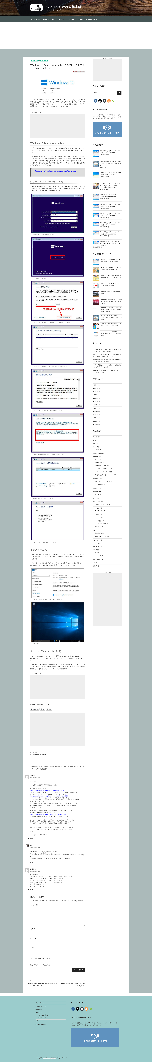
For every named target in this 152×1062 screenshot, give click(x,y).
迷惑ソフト (98, 526)
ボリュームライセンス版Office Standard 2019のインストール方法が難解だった (111, 333)
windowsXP (96, 495)
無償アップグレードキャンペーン (104, 475)
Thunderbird (98, 533)
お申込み (71, 19)
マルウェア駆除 (97, 521)
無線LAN (95, 566)
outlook (97, 449)
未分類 (95, 562)
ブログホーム (36, 19)
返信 (31, 838)
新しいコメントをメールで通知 (40, 958)
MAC (94, 443)
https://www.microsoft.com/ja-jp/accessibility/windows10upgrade (48, 814)
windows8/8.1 (97, 491)
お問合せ (61, 19)
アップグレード (43, 754)
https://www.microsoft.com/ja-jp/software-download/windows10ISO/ (49, 796)
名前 (32, 929)
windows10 (36, 754)
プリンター (98, 555)
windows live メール (100, 536)
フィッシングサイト (100, 523)
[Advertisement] (76, 35)
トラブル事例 (99, 484)
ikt (31, 845)
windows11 (96, 478)
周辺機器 (95, 550)
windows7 (96, 488)
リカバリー (96, 540)
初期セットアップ (98, 546)
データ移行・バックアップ (100, 504)
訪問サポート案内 (49, 19)
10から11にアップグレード (102, 481)
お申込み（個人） (44, 1015)
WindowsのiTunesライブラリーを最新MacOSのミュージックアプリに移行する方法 (111, 301)
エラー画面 (96, 498)
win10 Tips (35, 752)
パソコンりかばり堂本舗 (63, 7)
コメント (34, 905)
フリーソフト (96, 517)
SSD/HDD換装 (99, 510)
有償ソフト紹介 (97, 559)
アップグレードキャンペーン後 (103, 468)
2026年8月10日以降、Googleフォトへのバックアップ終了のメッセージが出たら (111, 317)
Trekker (32, 775)
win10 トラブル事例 (100, 465)
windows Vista (97, 456)
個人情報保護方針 (92, 19)
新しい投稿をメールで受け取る (40, 965)
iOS (94, 440)
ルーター (95, 543)
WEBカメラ (98, 552)
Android (95, 437)
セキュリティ (96, 501)
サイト (32, 947)
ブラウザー (96, 514)
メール (33, 938)
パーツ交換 (96, 508)
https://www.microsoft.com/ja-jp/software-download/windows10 (56, 171)
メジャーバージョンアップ (102, 472)
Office (94, 447)
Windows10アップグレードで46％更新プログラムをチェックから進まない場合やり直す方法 (111, 309)
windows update (97, 453)
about (81, 19)
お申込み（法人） (44, 1017)
